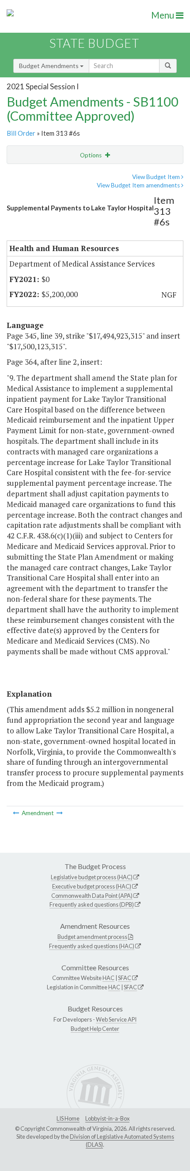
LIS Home (68, 1118)
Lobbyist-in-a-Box (107, 1118)
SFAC (124, 977)
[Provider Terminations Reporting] (16, 812)
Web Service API (116, 1019)
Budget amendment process (92, 936)
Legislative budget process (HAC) (92, 877)
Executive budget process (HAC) (91, 886)
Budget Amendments (49, 65)
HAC (108, 977)
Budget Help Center (95, 1028)
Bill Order (21, 133)
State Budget (94, 43)
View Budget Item (156, 176)
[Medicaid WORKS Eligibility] (60, 812)
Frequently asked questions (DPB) (91, 904)
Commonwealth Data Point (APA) (92, 895)
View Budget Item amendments (139, 185)
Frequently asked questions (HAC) (91, 946)
